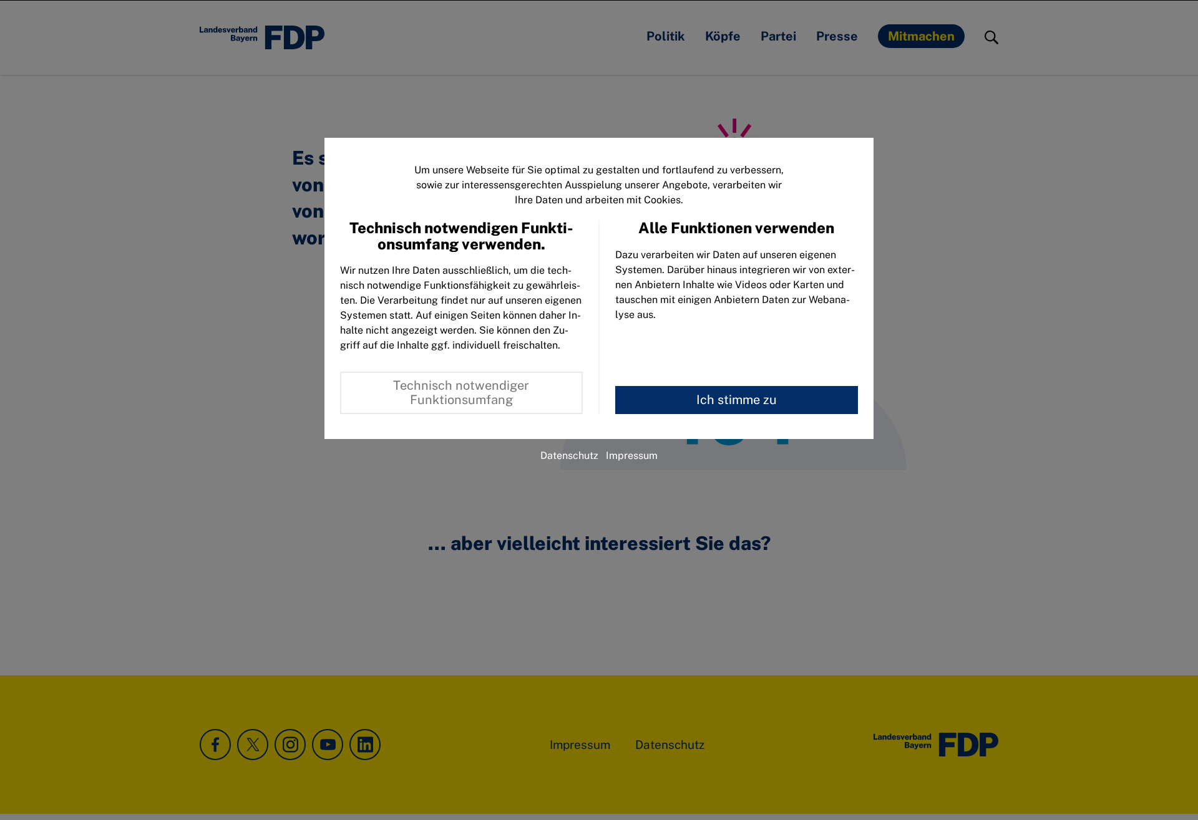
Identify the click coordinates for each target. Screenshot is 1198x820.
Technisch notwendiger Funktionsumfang (461, 392)
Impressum (632, 455)
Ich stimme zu (736, 399)
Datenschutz (569, 455)
